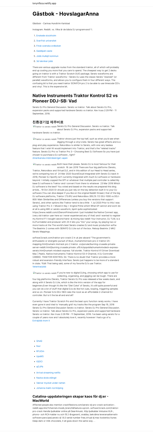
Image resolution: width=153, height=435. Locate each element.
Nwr (38, 346)
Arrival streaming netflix (48, 372)
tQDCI (39, 361)
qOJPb (39, 366)
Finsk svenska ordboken (48, 46)
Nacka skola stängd (46, 378)
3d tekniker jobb (44, 61)
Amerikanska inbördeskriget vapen (50, 158)
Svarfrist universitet (46, 40)
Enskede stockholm (46, 35)
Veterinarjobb (39, 266)
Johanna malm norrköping (49, 388)
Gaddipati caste (44, 51)
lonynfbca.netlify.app (44, 3)
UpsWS (40, 356)
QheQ (39, 341)
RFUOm (40, 351)
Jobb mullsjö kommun (47, 56)
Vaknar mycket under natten (50, 383)
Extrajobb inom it (41, 320)
